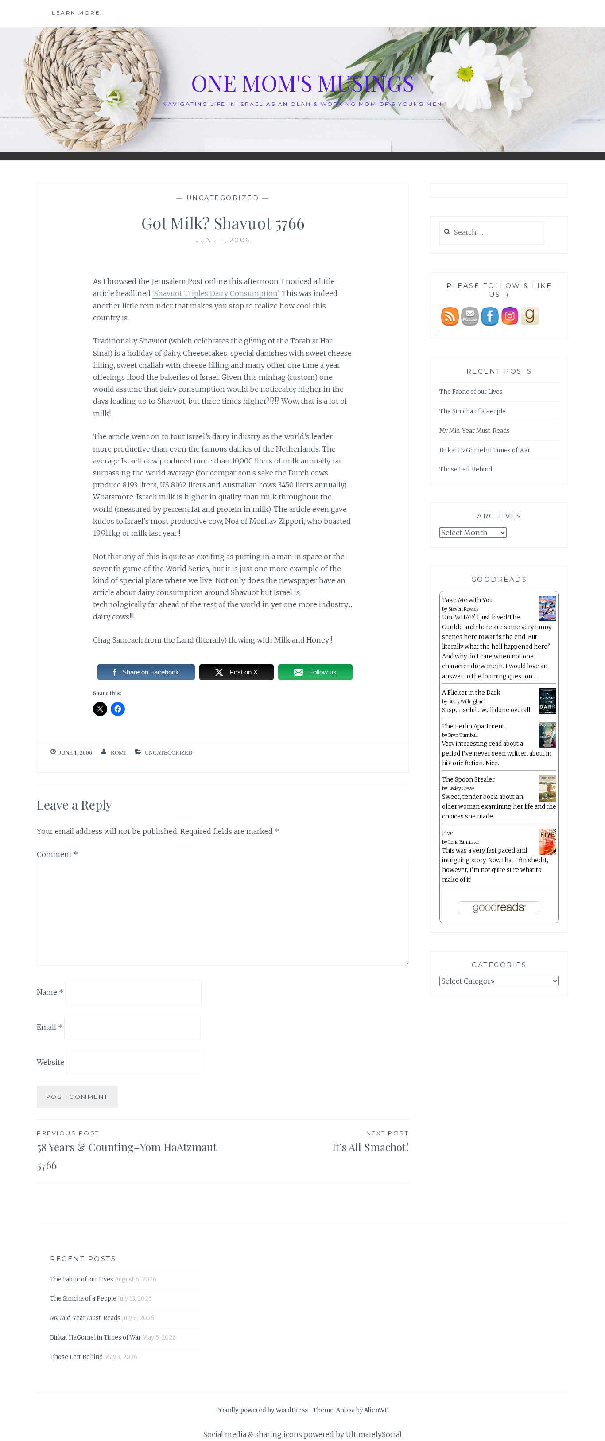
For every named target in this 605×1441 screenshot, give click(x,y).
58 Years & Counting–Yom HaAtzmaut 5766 (127, 1150)
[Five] (547, 853)
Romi (118, 753)
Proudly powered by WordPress (262, 1410)
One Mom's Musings (302, 82)
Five (448, 833)
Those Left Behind (465, 469)
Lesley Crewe (461, 788)
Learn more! (77, 12)
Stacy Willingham (466, 702)
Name (50, 992)
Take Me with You (467, 600)
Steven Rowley (463, 609)
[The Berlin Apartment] (547, 746)
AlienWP (376, 1410)
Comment (57, 854)
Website (50, 1062)
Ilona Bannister (463, 842)
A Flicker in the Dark (471, 693)
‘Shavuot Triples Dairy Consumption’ (215, 293)
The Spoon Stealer (468, 779)
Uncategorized (223, 198)
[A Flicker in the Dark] (547, 713)
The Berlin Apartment (473, 726)
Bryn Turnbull (463, 735)
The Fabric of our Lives (471, 392)
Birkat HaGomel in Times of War (484, 450)
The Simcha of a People (472, 411)
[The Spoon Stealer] (547, 800)
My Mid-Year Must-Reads (474, 431)
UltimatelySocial (374, 1434)
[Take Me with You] (547, 619)
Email (49, 1027)
